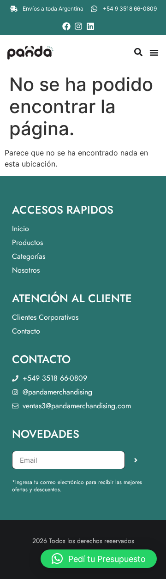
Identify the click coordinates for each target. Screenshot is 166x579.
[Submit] (136, 460)
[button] (99, 558)
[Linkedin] (90, 26)
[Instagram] (78, 26)
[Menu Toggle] (154, 52)
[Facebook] (66, 26)
